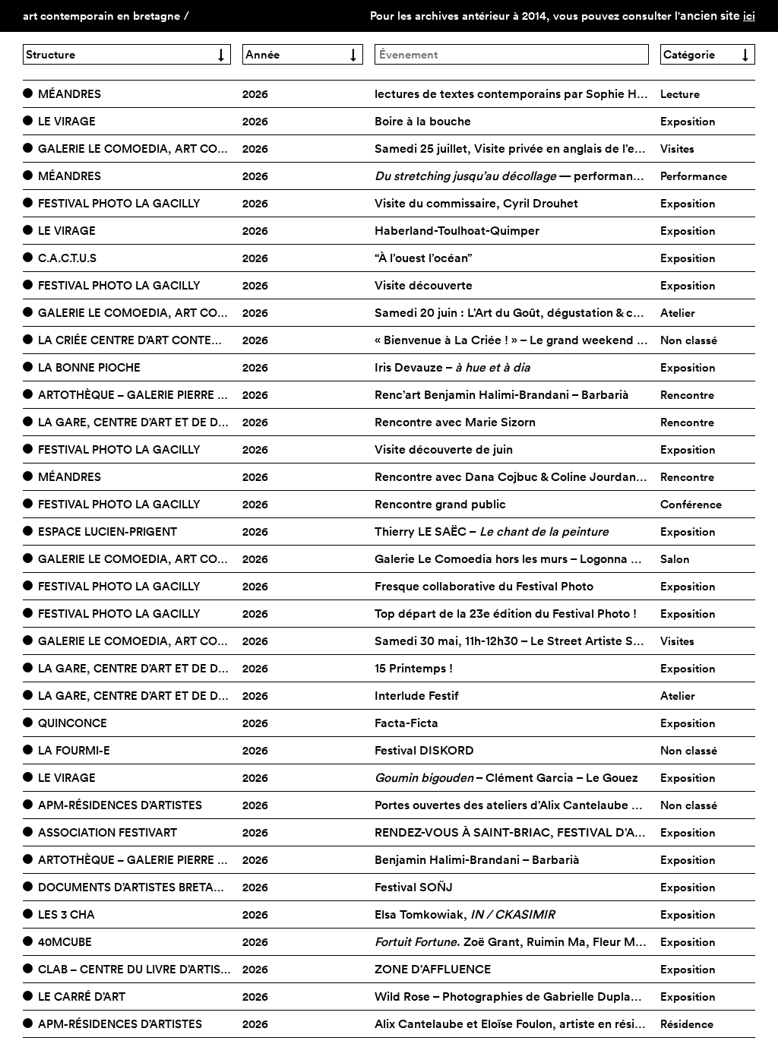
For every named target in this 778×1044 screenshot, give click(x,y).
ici (749, 16)
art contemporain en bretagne (101, 16)
